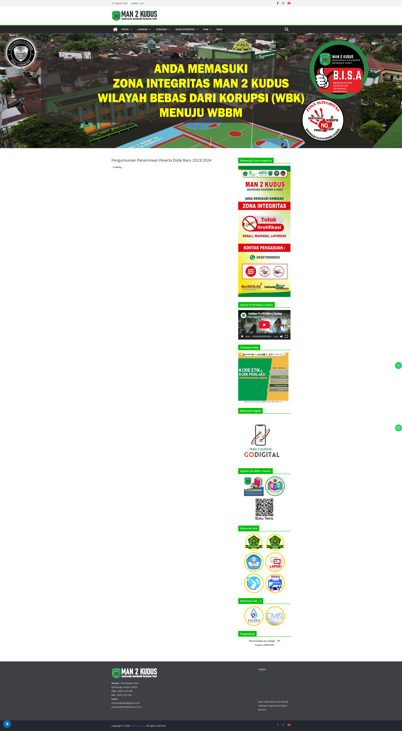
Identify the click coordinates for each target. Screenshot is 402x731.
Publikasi (161, 29)
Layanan (143, 29)
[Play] (242, 336)
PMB (205, 29)
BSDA (219, 29)
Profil (125, 29)
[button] (131, 29)
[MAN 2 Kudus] (115, 29)
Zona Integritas (185, 29)
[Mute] (281, 336)
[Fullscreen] (286, 336)
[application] (264, 324)
